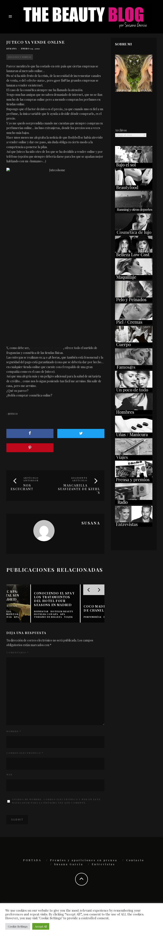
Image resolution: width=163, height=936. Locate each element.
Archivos (121, 130)
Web (9, 774)
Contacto (135, 860)
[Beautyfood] (133, 188)
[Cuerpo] (133, 346)
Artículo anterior (31, 479)
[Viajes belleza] (133, 458)
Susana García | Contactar (134, 90)
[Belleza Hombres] (133, 413)
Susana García (68, 864)
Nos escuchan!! (22, 487)
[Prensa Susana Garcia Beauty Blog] (133, 481)
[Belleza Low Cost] (133, 256)
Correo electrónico (24, 752)
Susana (11, 48)
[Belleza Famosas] (133, 368)
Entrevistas (103, 864)
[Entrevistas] (133, 526)
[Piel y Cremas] (133, 323)
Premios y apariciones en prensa (83, 860)
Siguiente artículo (79, 479)
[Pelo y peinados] (133, 301)
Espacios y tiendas (19, 57)
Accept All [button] (41, 926)
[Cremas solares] (133, 166)
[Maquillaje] (133, 278)
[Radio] (133, 503)
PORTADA (32, 860)
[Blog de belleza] (133, 391)
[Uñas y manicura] (133, 436)
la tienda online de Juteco (46, 348)
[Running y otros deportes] (133, 211)
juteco (13, 413)
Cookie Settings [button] (18, 926)
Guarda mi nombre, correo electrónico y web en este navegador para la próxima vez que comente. (56, 801)
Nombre (13, 731)
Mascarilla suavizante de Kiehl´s (79, 489)
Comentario (17, 652)
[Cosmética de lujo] (133, 233)
